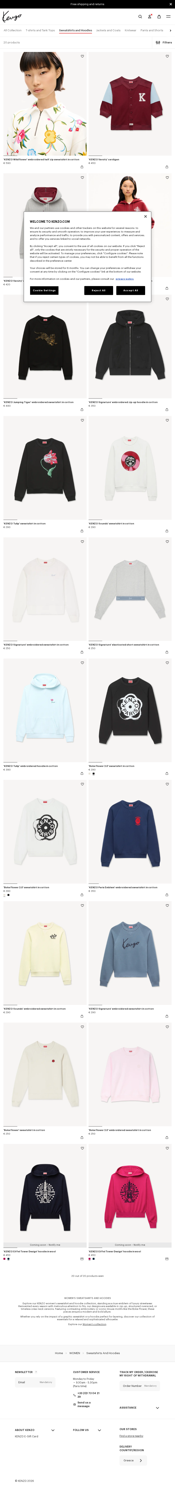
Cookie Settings (44, 290)
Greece (129, 1460)
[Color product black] (93, 774)
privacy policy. (125, 279)
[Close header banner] (170, 4)
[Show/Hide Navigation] (168, 17)
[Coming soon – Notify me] (82, 1258)
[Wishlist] (82, 57)
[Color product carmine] (4, 1259)
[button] (170, 31)
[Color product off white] (90, 774)
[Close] (145, 216)
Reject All (98, 290)
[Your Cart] (159, 16)
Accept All (130, 290)
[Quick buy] (82, 166)
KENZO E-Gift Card (26, 1436)
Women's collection (94, 1324)
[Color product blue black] (7, 1259)
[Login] (149, 16)
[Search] (140, 16)
